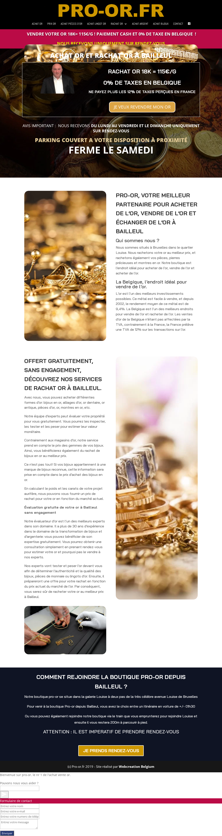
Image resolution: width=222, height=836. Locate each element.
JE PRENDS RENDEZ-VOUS (111, 750)
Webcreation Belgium (136, 766)
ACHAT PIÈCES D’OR (71, 24)
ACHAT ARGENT (140, 24)
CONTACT (178, 24)
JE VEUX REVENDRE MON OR (142, 107)
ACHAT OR (37, 24)
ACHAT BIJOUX (160, 24)
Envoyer (7, 833)
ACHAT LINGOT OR (96, 24)
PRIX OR (51, 24)
